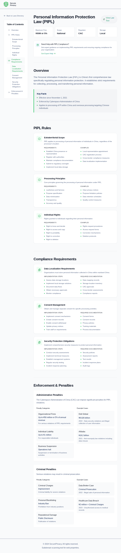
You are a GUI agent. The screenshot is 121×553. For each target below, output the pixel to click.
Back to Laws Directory (15, 16)
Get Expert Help (47, 53)
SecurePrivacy (56, 544)
